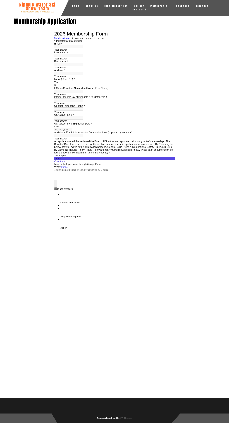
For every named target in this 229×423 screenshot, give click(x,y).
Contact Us (140, 9)
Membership (158, 6)
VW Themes (126, 418)
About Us (92, 6)
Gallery (139, 6)
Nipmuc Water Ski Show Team (37, 6)
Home (75, 6)
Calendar (202, 6)
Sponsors (182, 6)
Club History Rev (116, 6)
